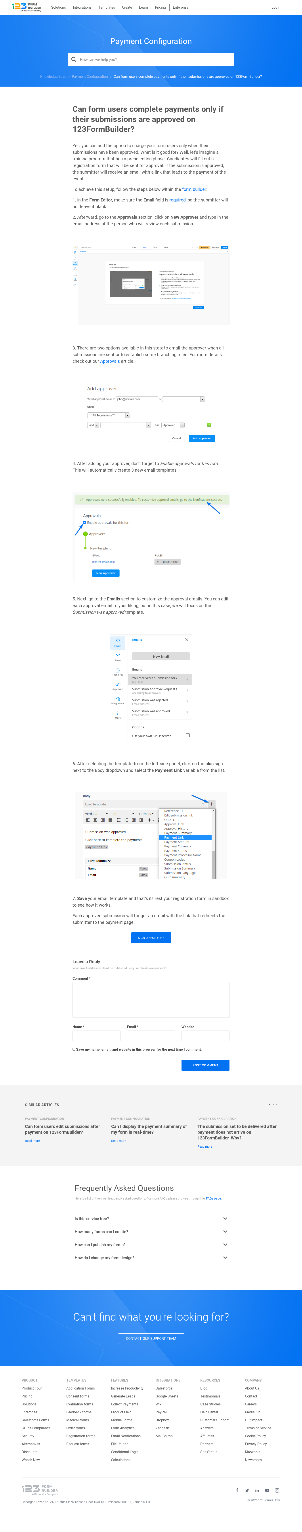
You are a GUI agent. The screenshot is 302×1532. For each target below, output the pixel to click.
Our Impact (253, 1420)
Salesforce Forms (35, 1420)
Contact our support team (151, 1338)
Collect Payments (124, 1404)
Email (132, 1027)
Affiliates (207, 1436)
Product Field (121, 1412)
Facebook (237, 1490)
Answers (207, 1428)
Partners (206, 1444)
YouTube (267, 1490)
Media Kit (252, 1412)
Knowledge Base (53, 76)
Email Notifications (126, 1436)
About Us (252, 1388)
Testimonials (210, 1396)
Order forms (75, 1428)
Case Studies (210, 1404)
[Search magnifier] (72, 59)
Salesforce (164, 1388)
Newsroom (253, 1460)
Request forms (77, 1444)
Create (127, 7)
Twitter (247, 1490)
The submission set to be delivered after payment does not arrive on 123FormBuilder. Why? (237, 1132)
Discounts (29, 1452)
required (177, 200)
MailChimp (164, 1436)
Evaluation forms (79, 1404)
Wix (158, 1404)
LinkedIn (257, 1490)
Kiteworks (252, 1452)
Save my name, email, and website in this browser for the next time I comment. (139, 1049)
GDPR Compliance (36, 1428)
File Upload (119, 1444)
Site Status (208, 1452)
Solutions (58, 7)
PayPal (161, 1412)
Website (188, 1027)
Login (275, 7)
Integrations (82, 7)
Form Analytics (122, 1428)
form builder (194, 189)
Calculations (120, 1460)
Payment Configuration (151, 41)
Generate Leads (123, 1396)
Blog (203, 1388)
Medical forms (77, 1420)
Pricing (160, 7)
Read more (32, 1141)
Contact (251, 1396)
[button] (271, 1104)
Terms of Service (258, 1428)
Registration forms (80, 1436)
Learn (143, 7)
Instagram (277, 1490)
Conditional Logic (124, 1452)
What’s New (31, 1460)
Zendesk (162, 1428)
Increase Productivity (127, 1388)
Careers (251, 1404)
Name (78, 1027)
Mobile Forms (121, 1420)
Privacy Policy (256, 1444)
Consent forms (77, 1396)
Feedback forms (79, 1412)
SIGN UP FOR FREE (151, 938)
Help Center (209, 1412)
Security (28, 1436)
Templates (107, 7)
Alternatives (31, 1444)
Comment (81, 978)
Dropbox (162, 1420)
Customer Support (214, 1420)
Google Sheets (167, 1396)
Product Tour (32, 1388)
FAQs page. (214, 1198)
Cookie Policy (255, 1436)
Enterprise (180, 7)
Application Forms (80, 1388)
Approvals (110, 361)
